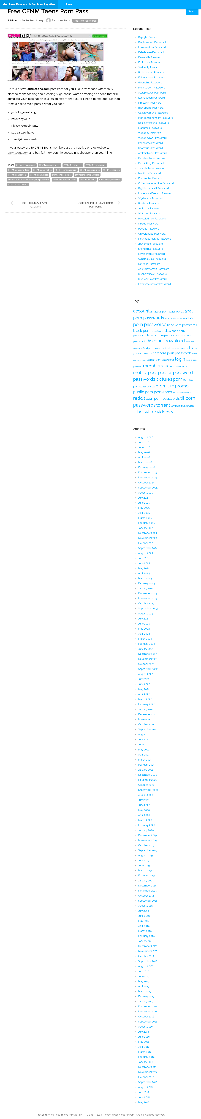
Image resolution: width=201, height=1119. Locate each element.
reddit (139, 398)
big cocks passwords (25, 165)
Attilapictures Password (152, 92)
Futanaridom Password (151, 77)
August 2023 (145, 613)
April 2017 (143, 986)
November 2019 (147, 840)
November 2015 (147, 1072)
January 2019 (145, 880)
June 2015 (144, 1097)
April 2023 (144, 633)
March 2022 (145, 699)
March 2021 (145, 759)
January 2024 (146, 588)
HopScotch (42, 1114)
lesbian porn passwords (160, 359)
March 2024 (145, 578)
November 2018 (147, 890)
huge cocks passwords (109, 180)
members (153, 365)
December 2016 (147, 1006)
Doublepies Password (150, 178)
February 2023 (146, 643)
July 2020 (143, 799)
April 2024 (144, 573)
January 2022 (146, 709)
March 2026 (145, 462)
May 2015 (143, 1102)
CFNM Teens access (73, 165)
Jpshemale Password (150, 243)
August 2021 (145, 734)
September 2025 (148, 487)
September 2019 (148, 850)
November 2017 (147, 951)
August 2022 (145, 674)
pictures (164, 379)
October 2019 (146, 845)
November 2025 (147, 477)
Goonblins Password (150, 82)
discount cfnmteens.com (64, 180)
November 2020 (147, 779)
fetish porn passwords (176, 348)
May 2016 (143, 1041)
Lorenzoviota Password (152, 47)
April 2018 (144, 925)
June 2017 (144, 976)
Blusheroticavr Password (152, 274)
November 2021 (147, 719)
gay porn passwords (142, 353)
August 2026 (145, 437)
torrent (163, 405)
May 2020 (144, 810)
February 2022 (146, 704)
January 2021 (145, 769)
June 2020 (144, 805)
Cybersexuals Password (152, 258)
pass (153, 372)
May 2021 (143, 749)
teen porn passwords (17, 184)
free (193, 347)
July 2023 (143, 618)
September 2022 (148, 668)
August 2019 (145, 855)
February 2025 (146, 522)
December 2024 (147, 532)
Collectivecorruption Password (156, 183)
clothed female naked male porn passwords (28, 180)
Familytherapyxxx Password (154, 284)
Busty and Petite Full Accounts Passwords (95, 204)
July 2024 (143, 558)
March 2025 (145, 517)
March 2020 (145, 820)
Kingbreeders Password (152, 42)
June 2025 (144, 502)
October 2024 (146, 543)
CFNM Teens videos (39, 175)
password (183, 372)
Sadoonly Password (149, 67)
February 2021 (146, 764)
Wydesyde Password (150, 198)
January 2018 (145, 941)
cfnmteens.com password (87, 175)
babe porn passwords (182, 325)
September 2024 (148, 548)
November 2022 (147, 658)
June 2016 (144, 1036)
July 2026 (143, 442)
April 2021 (143, 754)
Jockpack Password (149, 208)
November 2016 (147, 1011)
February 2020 (146, 825)
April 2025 (144, 512)
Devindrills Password (150, 57)
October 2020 (146, 784)
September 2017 (147, 961)
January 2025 (146, 527)
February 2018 (146, 935)
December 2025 (147, 472)
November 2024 (147, 538)
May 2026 (144, 452)
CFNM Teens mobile (42, 170)
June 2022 (144, 684)
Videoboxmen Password (152, 137)
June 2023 (144, 623)
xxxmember (61, 20)
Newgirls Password (149, 263)
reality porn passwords (182, 392)
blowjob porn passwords (162, 335)
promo (182, 386)
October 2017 (146, 956)
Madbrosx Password (150, 127)
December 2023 (147, 593)
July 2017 (143, 971)
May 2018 (143, 920)
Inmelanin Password (149, 102)
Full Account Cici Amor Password (35, 204)
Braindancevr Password (152, 72)
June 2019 (144, 865)
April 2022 (144, 694)
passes (165, 372)
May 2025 (144, 507)
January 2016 (145, 1061)
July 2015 (143, 1092)
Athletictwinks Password (152, 153)
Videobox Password (149, 132)
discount (155, 340)
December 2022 (147, 653)
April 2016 (144, 1046)
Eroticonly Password (150, 62)
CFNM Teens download (18, 170)
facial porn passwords (153, 348)
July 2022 (143, 679)
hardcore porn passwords (172, 353)
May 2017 (143, 981)
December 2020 (147, 774)
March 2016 (145, 1051)
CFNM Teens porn (111, 170)
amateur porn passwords (167, 311)
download (175, 340)
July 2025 (143, 497)
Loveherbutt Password (151, 253)
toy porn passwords (182, 405)
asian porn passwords (175, 318)
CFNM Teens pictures (90, 170)
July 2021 (143, 739)
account (141, 311)
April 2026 (144, 457)
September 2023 (148, 608)
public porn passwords (152, 392)
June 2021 (144, 744)
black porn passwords (150, 331)
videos (163, 412)
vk (173, 412)
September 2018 (148, 900)
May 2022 (144, 689)
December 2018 (147, 885)
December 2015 (147, 1066)
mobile (140, 372)
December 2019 (147, 835)
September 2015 (147, 1082)
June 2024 (144, 563)
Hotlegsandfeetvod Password (155, 193)
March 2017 (145, 991)
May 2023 (144, 628)
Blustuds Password (149, 203)
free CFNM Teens (87, 180)
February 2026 (146, 467)
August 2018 (145, 905)
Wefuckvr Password (149, 213)
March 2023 (145, 638)
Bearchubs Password (150, 148)
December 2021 (147, 714)
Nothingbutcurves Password (154, 238)
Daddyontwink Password (152, 158)
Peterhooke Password (151, 52)
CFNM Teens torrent (17, 175)
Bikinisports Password (150, 107)
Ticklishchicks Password (152, 168)
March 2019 (145, 870)
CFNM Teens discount (96, 165)
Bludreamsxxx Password (152, 279)
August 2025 (145, 492)
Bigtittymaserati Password (153, 188)
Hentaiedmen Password (152, 218)
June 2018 (144, 915)
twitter (149, 412)
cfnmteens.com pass (61, 175)
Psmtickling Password (151, 163)
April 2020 (144, 815)
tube (138, 412)
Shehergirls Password (150, 248)
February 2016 (146, 1056)
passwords (144, 379)
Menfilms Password (149, 173)
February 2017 (146, 996)
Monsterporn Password (151, 87)
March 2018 (145, 930)
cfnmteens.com (18, 152)
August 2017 (145, 966)
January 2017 (145, 1001)
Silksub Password (148, 223)
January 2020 (146, 830)
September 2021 (147, 729)
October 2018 (146, 895)
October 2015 (146, 1077)
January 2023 (146, 648)
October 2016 (146, 1016)
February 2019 (146, 875)
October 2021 (146, 724)
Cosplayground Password (153, 112)
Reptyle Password (148, 37)
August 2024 (145, 553)
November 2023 (147, 598)
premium (165, 386)
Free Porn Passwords (85, 20)
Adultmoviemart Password (153, 268)
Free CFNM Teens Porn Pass (48, 11)
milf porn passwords (175, 366)
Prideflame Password (150, 143)
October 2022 (146, 663)
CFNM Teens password (65, 170)
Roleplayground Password (153, 122)
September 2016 (148, 1021)
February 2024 (146, 583)
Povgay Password (148, 228)
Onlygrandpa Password (152, 233)
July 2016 (143, 1031)
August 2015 (145, 1087)
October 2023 (146, 603)
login (180, 359)
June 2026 (144, 447)
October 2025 (146, 482)
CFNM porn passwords (49, 165)
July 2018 (143, 910)
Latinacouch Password (151, 97)
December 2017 (147, 946)
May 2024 (144, 568)
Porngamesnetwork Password (155, 117)
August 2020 (145, 794)
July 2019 (143, 860)
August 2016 (145, 1026)
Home (68, 4)
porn (177, 379)
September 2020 (148, 789)
